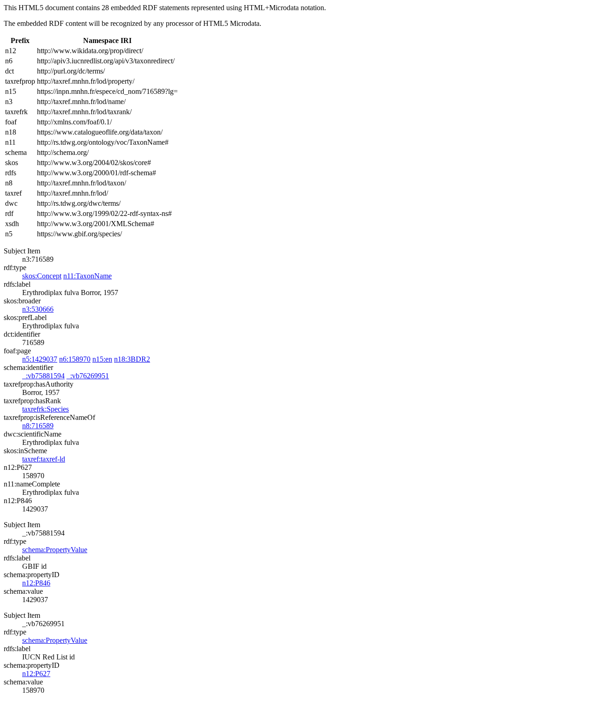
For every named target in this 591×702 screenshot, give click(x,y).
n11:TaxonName (87, 276)
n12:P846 (36, 583)
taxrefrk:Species (45, 409)
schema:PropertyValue (54, 550)
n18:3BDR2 (132, 359)
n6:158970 (74, 359)
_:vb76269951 (87, 376)
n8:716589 (38, 426)
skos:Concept (41, 276)
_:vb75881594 (43, 376)
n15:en (102, 359)
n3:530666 (38, 309)
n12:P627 (36, 673)
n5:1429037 (39, 359)
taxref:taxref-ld (43, 459)
